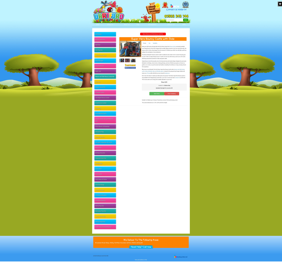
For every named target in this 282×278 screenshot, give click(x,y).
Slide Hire (97, 82)
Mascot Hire (98, 148)
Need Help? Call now (141, 247)
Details (144, 43)
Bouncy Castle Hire (100, 39)
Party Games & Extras (101, 179)
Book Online (157, 93)
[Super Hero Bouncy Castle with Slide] (130, 49)
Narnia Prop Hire (99, 206)
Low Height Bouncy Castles (102, 98)
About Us (127, 24)
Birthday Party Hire (100, 153)
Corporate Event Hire (100, 158)
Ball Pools (97, 45)
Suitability (155, 43)
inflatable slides (151, 71)
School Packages (99, 190)
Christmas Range (99, 185)
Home (97, 24)
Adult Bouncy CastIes (100, 55)
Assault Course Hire (100, 87)
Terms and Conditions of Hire (141, 259)
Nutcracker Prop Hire (100, 211)
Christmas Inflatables (101, 195)
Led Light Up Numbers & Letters (103, 142)
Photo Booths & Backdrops (102, 126)
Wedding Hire (98, 163)
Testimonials (152, 24)
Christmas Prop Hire (100, 200)
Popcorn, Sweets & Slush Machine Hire (104, 120)
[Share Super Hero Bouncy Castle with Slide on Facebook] (130, 67)
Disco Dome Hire (99, 66)
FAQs (138, 24)
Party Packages (99, 61)
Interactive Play (99, 132)
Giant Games (98, 174)
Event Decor (98, 169)
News (184, 24)
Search (185, 20)
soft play (148, 73)
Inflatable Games (99, 92)
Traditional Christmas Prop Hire (103, 227)
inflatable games (159, 71)
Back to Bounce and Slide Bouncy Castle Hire (153, 34)
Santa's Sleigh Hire (100, 222)
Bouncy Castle (173, 46)
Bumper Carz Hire (99, 137)
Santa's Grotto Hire (100, 216)
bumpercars (167, 73)
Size (149, 43)
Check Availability (172, 93)
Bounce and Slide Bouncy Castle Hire (104, 76)
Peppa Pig (98, 108)
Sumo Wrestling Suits (100, 114)
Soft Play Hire (99, 50)
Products (110, 24)
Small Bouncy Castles (100, 103)
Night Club (98, 71)
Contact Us (171, 24)
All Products (98, 34)
